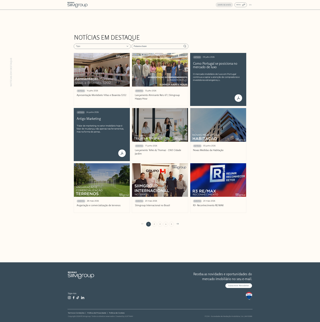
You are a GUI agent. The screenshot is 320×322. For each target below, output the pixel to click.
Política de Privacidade (96, 313)
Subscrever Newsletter (238, 285)
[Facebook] (73, 297)
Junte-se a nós (224, 5)
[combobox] (101, 46)
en (250, 5)
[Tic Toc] (77, 297)
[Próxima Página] (177, 224)
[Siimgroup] (78, 4)
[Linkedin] (82, 297)
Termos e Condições (76, 313)
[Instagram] (69, 297)
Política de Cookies (116, 313)
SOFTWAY (129, 316)
